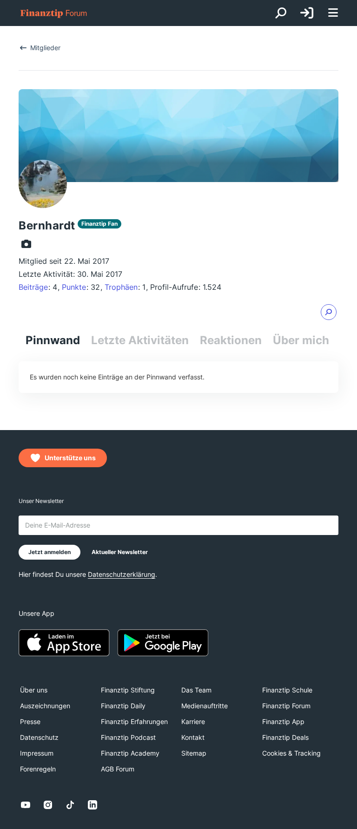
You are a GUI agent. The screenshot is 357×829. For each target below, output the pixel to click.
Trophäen (121, 287)
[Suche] (280, 13)
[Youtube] (25, 804)
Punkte (74, 287)
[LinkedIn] (92, 804)
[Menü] (332, 13)
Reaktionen (231, 340)
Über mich (301, 340)
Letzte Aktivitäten (140, 340)
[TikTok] (70, 804)
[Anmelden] (307, 13)
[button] (329, 312)
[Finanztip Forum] (54, 13)
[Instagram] (47, 804)
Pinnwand (53, 340)
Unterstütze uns (70, 458)
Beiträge (33, 287)
